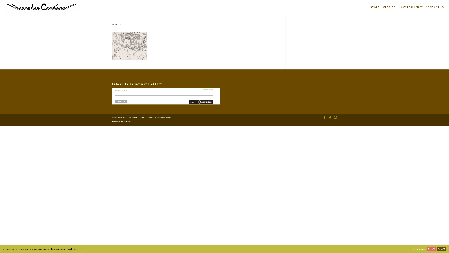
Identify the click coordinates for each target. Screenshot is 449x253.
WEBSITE (389, 7)
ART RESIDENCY (412, 7)
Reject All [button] (431, 249)
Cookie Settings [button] (419, 249)
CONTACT (433, 7)
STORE (375, 7)
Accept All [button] (441, 249)
